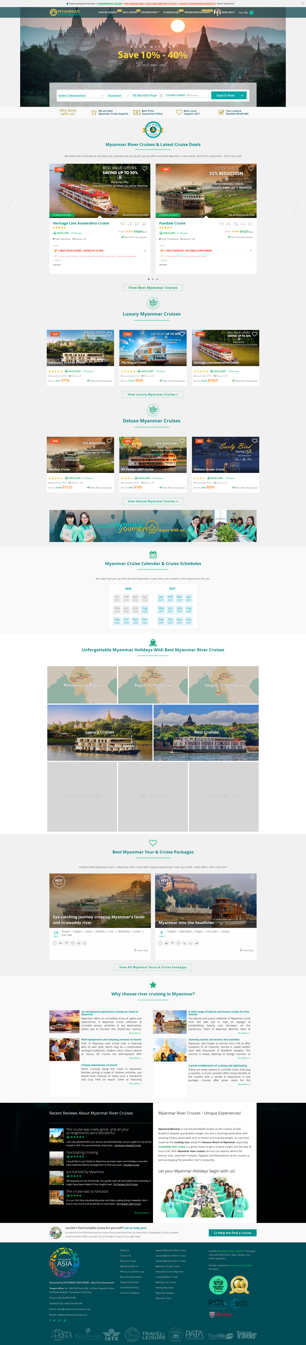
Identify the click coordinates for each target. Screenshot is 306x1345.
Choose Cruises (107, 12)
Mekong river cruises (166, 1282)
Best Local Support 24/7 (192, 112)
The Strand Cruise (133, 362)
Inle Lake (66, 935)
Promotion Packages (197, 12)
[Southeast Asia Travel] (64, 1262)
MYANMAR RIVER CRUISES (230, 1251)
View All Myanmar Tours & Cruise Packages (153, 967)
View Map (142, 950)
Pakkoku (100, 931)
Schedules (169, 12)
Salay (89, 931)
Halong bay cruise (164, 1287)
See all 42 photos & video (135, 214)
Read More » (135, 1033)
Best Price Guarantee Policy (152, 112)
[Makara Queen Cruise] (225, 454)
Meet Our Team (128, 1260)
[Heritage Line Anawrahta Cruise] (99, 190)
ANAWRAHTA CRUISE (110, 3)
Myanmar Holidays (165, 1292)
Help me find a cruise (234, 1233)
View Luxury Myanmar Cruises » (153, 394)
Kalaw (137, 931)
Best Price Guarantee (135, 237)
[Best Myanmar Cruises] (153, 130)
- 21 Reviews (181, 233)
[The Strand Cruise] (153, 347)
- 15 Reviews (75, 233)
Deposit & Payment (129, 1282)
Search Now (225, 95)
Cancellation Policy (129, 1287)
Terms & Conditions (130, 1292)
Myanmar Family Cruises (168, 1266)
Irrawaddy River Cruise (167, 1276)
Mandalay (124, 931)
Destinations (149, 12)
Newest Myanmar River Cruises (171, 1250)
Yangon (65, 931)
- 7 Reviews (159, 371)
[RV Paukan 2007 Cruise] (153, 454)
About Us (124, 1250)
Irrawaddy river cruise (171, 1146)
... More (57, 260)
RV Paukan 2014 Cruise (126, 1184)
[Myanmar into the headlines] (206, 901)
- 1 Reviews (228, 478)
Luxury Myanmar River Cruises (171, 1255)
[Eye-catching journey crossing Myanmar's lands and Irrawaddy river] (100, 901)
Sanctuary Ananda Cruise (67, 362)
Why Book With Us (129, 1266)
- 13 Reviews (87, 371)
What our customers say (132, 1271)
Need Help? (228, 12)
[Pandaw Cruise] (206, 190)
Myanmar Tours (163, 1298)
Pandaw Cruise (172, 223)
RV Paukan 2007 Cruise (137, 469)
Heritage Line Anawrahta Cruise (81, 223)
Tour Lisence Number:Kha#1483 (237, 112)
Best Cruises (130, 12)
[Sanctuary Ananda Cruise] (80, 347)
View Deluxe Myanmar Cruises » (153, 501)
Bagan (78, 931)
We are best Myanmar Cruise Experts (113, 112)
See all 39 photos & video (242, 214)
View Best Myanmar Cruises (153, 287)
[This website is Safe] (221, 1315)
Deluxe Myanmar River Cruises (171, 1260)
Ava (111, 931)
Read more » (143, 1212)
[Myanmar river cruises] (70, 12)
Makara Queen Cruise (209, 469)
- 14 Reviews (156, 478)
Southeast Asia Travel (240, 1265)
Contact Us (125, 1255)
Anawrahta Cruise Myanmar (169, 1271)
